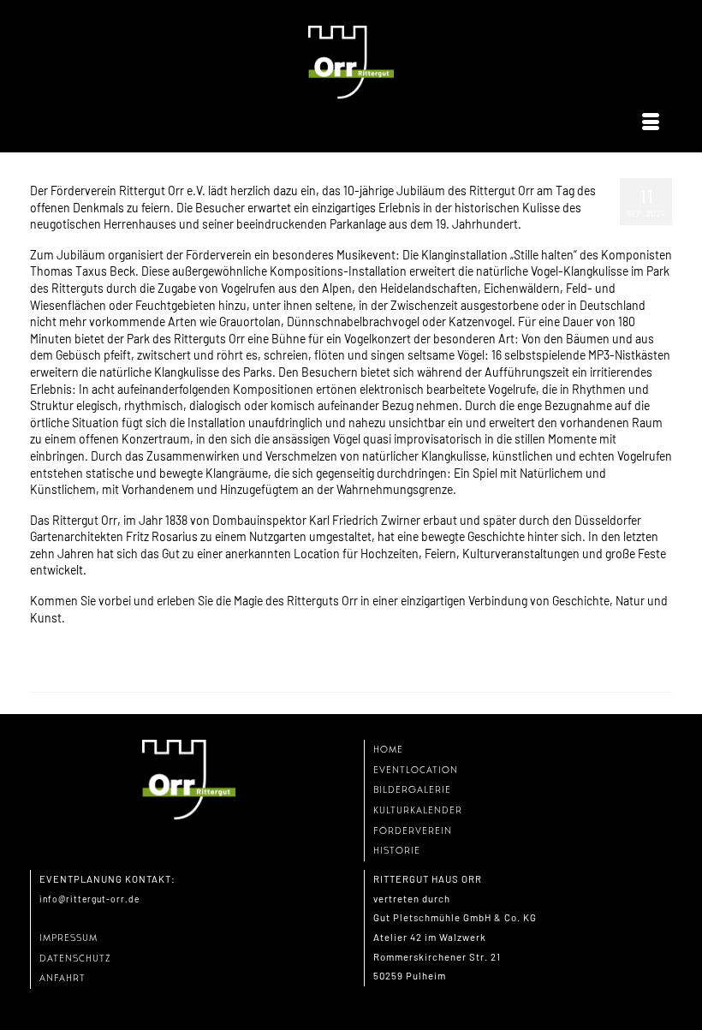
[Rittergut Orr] (351, 63)
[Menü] (650, 122)
